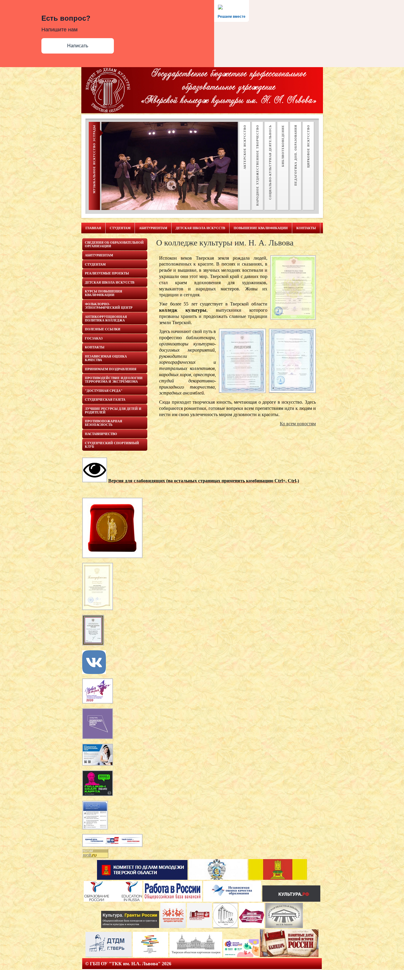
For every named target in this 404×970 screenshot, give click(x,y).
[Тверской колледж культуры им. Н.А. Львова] (94, 672)
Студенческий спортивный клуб (112, 444)
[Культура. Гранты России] (130, 926)
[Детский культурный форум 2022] (241, 955)
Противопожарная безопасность (103, 422)
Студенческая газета (105, 399)
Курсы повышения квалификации (103, 293)
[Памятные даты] (289, 955)
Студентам (120, 228)
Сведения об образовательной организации (114, 244)
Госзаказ (94, 338)
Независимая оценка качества (106, 358)
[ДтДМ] (108, 955)
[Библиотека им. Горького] (284, 926)
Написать (77, 45)
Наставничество (101, 434)
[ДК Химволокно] (225, 926)
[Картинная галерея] (195, 955)
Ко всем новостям (298, 423)
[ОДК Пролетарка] (199, 926)
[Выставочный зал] (150, 955)
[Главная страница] (142, 878)
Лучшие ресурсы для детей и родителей (113, 410)
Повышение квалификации (261, 228)
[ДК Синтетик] (251, 926)
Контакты (306, 228)
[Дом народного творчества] (173, 926)
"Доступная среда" (103, 390)
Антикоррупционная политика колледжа (106, 318)
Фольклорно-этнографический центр (108, 305)
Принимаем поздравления (110, 369)
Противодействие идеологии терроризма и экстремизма (114, 379)
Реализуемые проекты (107, 273)
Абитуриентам (153, 228)
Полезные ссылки (102, 329)
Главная (93, 228)
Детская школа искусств (200, 228)
